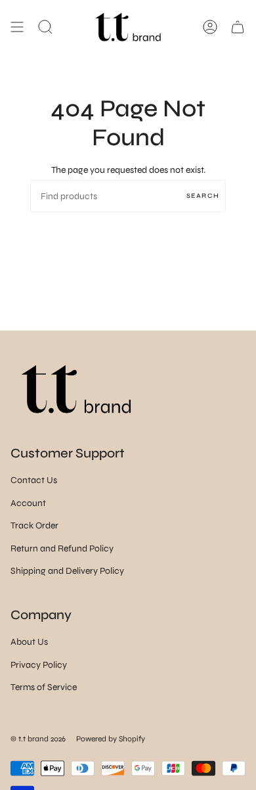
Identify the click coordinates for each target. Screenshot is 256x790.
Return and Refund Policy (62, 548)
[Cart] (237, 27)
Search (202, 196)
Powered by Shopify (110, 738)
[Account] (210, 27)
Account (28, 503)
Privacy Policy (39, 664)
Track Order (34, 525)
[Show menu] (17, 27)
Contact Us (34, 480)
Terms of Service (44, 687)
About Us (29, 641)
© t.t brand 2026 (38, 738)
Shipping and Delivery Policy (67, 570)
